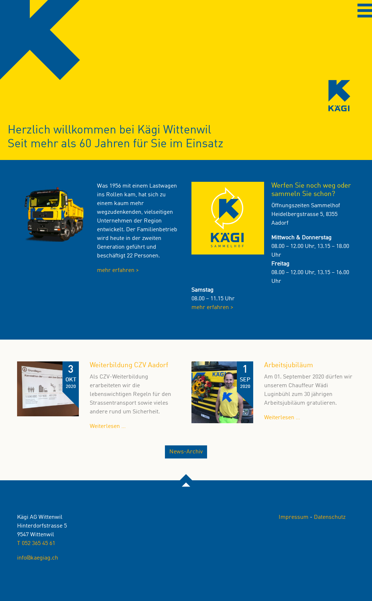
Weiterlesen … (303, 418)
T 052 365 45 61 (36, 543)
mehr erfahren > (118, 270)
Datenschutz (329, 517)
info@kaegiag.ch (37, 558)
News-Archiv (186, 452)
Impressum (293, 517)
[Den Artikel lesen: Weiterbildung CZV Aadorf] (48, 389)
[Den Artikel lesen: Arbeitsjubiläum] (222, 392)
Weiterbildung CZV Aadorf (129, 365)
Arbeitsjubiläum (288, 365)
